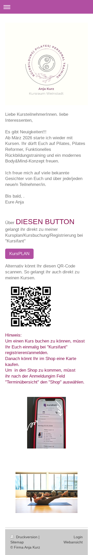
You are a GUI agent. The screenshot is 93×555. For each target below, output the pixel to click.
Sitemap (17, 542)
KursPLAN (19, 253)
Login (78, 537)
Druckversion (26, 537)
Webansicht (73, 542)
